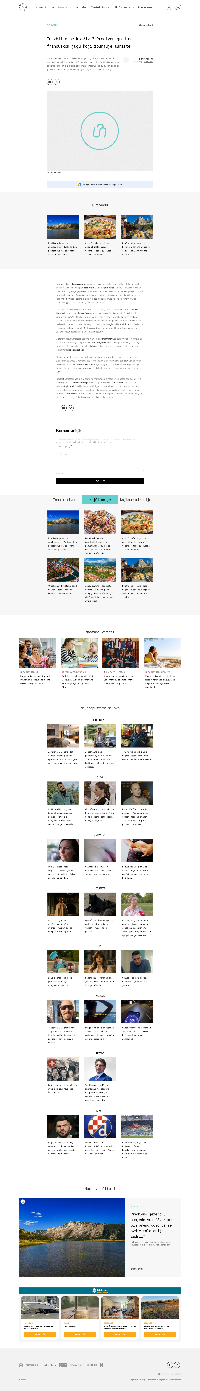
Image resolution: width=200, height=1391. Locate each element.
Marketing (142, 1380)
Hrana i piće (45, 7)
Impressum (134, 1380)
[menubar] (178, 6)
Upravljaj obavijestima (171, 1374)
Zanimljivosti (101, 7)
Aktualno (81, 7)
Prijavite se (100, 481)
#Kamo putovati (146, 25)
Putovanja (64, 7)
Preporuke (145, 7)
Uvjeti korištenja (151, 1380)
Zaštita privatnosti (162, 1380)
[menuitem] (178, 6)
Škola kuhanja (124, 7)
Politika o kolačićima (175, 1380)
